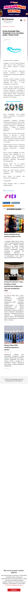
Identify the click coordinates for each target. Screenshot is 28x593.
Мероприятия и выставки (9, 26)
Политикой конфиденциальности (14, 585)
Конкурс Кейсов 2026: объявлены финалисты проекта (11, 347)
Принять (14, 590)
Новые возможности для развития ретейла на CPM (12, 235)
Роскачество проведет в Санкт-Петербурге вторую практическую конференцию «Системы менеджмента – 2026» (14, 286)
